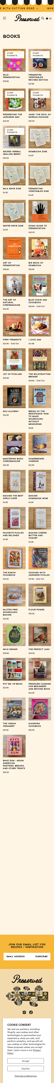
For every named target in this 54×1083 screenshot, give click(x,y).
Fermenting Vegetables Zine (39, 190)
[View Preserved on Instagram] (24, 1012)
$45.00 (32, 232)
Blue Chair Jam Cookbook (38, 301)
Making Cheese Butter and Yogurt (38, 535)
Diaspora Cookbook (35, 725)
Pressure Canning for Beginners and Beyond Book (40, 686)
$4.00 (31, 155)
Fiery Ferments (12, 340)
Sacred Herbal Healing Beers (12, 153)
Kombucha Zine (38, 152)
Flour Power (36, 610)
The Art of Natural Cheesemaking (11, 302)
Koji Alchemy (11, 411)
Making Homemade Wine (38, 497)
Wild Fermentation (11, 76)
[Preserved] (27, 18)
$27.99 (31, 84)
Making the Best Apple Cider (13, 497)
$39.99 (6, 269)
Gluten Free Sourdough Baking (10, 612)
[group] (27, 6)
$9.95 (31, 428)
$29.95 (6, 81)
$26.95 (31, 269)
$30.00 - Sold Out (37, 306)
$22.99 (6, 619)
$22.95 (31, 465)
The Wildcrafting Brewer (40, 375)
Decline (26, 1068)
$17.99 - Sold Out (36, 579)
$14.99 (31, 344)
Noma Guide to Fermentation (38, 227)
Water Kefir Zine (13, 226)
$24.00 (31, 693)
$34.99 (6, 465)
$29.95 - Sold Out (37, 381)
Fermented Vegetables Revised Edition (38, 77)
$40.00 (32, 653)
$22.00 (6, 579)
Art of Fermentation (11, 264)
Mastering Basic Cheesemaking (13, 460)
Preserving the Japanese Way (12, 116)
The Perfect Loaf (39, 649)
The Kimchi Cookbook (9, 574)
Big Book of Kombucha (36, 264)
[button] (42, 18)
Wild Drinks (10, 649)
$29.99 (6, 653)
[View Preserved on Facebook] (31, 1012)
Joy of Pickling (12, 374)
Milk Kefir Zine (12, 189)
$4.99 (5, 502)
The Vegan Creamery (9, 725)
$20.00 (6, 158)
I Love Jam (35, 340)
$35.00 (31, 613)
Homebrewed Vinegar (36, 460)
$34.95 (6, 309)
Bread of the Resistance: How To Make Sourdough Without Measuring (39, 417)
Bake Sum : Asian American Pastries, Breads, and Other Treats (14, 764)
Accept (25, 1060)
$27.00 (5, 730)
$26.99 (6, 378)
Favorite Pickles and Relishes (13, 534)
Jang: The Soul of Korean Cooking (40, 116)
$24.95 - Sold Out (11, 344)
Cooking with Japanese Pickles (39, 574)
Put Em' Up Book (12, 684)
